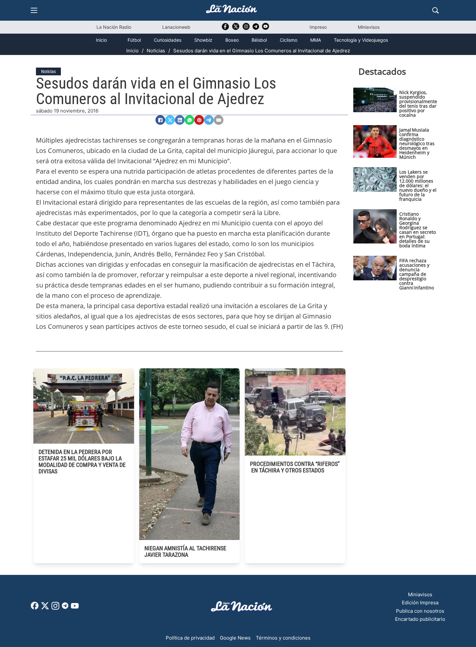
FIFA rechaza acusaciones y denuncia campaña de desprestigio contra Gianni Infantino (416, 274)
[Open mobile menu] (34, 10)
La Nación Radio (113, 27)
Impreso (318, 27)
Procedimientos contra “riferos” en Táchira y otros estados (295, 467)
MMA (315, 40)
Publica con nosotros (420, 611)
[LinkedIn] (180, 120)
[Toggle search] (435, 10)
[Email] (218, 120)
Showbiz (203, 40)
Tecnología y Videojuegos (361, 40)
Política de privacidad (190, 638)
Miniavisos (369, 27)
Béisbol (259, 40)
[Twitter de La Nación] (236, 28)
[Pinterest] (199, 120)
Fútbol (134, 40)
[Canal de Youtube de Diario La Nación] (265, 28)
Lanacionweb (176, 27)
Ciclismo (288, 40)
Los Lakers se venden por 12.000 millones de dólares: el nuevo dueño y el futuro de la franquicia (417, 185)
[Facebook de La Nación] (35, 608)
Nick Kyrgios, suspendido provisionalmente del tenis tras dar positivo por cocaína (418, 103)
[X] (170, 120)
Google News (235, 638)
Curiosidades (167, 40)
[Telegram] (209, 120)
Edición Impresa (420, 602)
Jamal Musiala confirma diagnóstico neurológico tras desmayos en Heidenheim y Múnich (417, 143)
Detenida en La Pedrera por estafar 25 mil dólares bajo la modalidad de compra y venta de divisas (82, 461)
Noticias (156, 51)
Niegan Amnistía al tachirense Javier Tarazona (185, 551)
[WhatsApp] (189, 120)
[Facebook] (160, 120)
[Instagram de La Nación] (246, 28)
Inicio (101, 40)
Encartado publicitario (420, 619)
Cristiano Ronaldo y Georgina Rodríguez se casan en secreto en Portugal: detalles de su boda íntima (417, 230)
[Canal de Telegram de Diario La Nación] (256, 28)
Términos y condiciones (283, 638)
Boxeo (232, 40)
